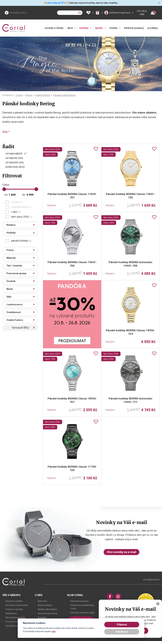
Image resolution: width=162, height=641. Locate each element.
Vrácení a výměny (14, 609)
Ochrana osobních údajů (82, 612)
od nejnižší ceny (14, 158)
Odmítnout (121, 631)
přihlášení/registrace (119, 12)
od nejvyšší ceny (15, 162)
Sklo (8, 296)
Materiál (11, 257)
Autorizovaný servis (48, 613)
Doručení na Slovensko (17, 605)
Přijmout (122, 624)
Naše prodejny (45, 605)
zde (54, 631)
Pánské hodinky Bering (64, 95)
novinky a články (54, 27)
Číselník (10, 281)
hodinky (83, 27)
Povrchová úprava (16, 273)
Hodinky (11, 232)
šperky (99, 27)
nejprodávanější (21, 207)
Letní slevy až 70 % (55, 3)
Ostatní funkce (14, 320)
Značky (19, 95)
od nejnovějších (14, 153)
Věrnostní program (79, 601)
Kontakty (42, 617)
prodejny (153, 27)
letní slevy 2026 (21, 217)
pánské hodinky (21, 241)
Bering (29, 95)
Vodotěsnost (13, 312)
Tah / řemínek (14, 265)
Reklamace (11, 613)
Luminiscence (14, 304)
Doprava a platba (14, 601)
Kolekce (11, 224)
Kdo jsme (42, 601)
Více (5, 131)
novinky (17, 202)
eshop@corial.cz (18, 12)
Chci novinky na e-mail (121, 552)
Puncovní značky (14, 621)
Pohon (10, 250)
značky (113, 27)
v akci (16, 212)
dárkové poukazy (134, 27)
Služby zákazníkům (47, 609)
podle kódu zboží (15, 167)
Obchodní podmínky (15, 617)
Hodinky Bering (42, 95)
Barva (9, 289)
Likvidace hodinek (14, 626)
